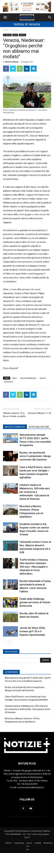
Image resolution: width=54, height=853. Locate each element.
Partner (8, 843)
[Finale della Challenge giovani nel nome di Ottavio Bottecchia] (10, 602)
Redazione (48, 843)
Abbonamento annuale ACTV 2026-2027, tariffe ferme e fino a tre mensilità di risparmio (28, 679)
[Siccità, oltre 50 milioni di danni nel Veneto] (10, 617)
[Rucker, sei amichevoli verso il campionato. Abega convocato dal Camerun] (10, 456)
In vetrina (15, 30)
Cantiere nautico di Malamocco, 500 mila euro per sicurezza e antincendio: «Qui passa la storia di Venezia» (35, 491)
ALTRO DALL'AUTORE (39, 427)
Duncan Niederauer (28, 378)
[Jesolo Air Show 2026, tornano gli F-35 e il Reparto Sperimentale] (10, 631)
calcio (14, 378)
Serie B (43, 378)
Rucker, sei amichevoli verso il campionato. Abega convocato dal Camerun (35, 456)
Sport (15, 35)
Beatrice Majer (11, 62)
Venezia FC (8, 381)
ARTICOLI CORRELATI (15, 427)
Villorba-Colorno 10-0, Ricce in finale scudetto (14, 415)
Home (5, 30)
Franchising (19, 843)
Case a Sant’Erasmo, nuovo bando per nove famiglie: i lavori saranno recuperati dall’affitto (26, 698)
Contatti (37, 843)
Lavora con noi (29, 846)
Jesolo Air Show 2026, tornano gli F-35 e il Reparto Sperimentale (32, 631)
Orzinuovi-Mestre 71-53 (39, 413)
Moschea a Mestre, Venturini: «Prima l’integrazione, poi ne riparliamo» (22, 720)
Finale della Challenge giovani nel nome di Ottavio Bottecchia (35, 602)
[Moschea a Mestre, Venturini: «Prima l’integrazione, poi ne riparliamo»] (10, 510)
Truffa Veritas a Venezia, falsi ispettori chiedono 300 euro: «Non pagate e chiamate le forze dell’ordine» (34, 566)
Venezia (22, 35)
